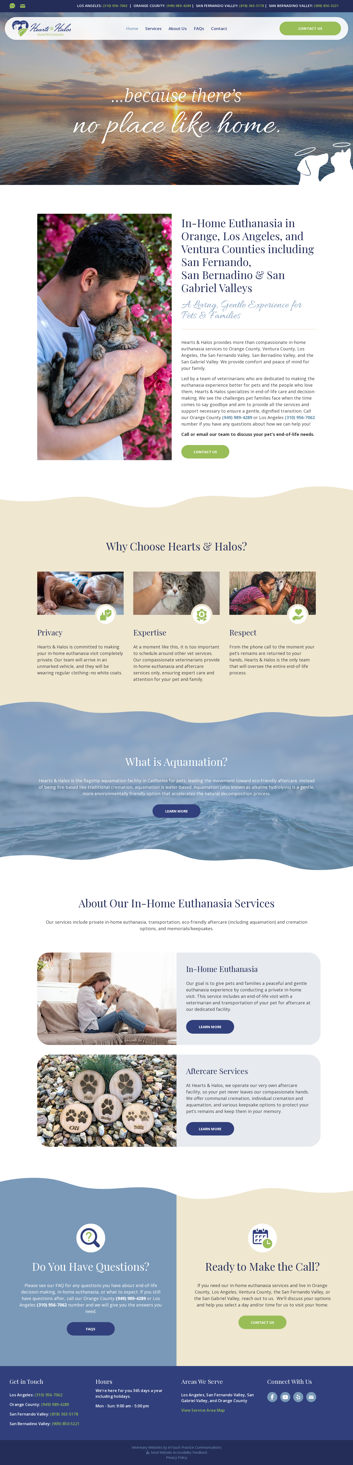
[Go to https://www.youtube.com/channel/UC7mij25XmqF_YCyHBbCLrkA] (285, 1397)
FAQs (199, 28)
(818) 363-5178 (251, 5)
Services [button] (153, 28)
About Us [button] (178, 28)
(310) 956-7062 (115, 5)
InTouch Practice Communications (194, 1447)
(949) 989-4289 (178, 5)
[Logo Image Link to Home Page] (41, 28)
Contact (219, 28)
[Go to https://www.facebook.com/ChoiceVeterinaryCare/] (272, 1397)
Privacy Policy (176, 1457)
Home (132, 28)
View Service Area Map (203, 1410)
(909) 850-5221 (326, 5)
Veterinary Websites (147, 1447)
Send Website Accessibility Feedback (178, 1452)
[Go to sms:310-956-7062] (12, 6)
